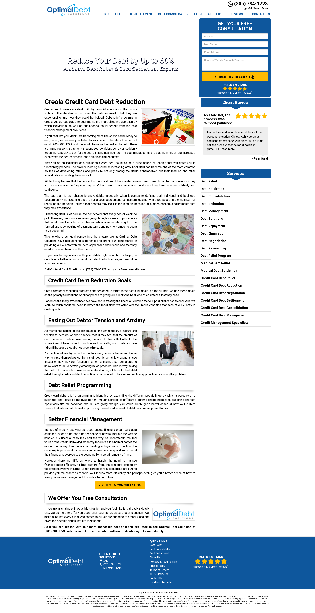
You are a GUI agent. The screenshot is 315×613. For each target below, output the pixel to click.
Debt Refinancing (213, 248)
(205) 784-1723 (250, 3)
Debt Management (214, 211)
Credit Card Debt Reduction (221, 285)
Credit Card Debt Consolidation (224, 308)
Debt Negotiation (214, 241)
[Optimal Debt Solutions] (65, 561)
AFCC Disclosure (159, 574)
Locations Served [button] (160, 582)
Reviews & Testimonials (163, 561)
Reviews (237, 14)
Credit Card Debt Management (224, 315)
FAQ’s (198, 14)
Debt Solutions (212, 218)
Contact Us (261, 14)
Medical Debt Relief (215, 263)
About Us (215, 14)
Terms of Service (159, 570)
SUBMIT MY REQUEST (233, 77)
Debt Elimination (213, 233)
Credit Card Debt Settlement (222, 300)
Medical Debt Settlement (219, 270)
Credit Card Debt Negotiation (223, 293)
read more (228, 149)
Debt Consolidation (173, 14)
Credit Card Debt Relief (218, 278)
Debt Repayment (213, 226)
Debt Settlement (140, 14)
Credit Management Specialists (224, 323)
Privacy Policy (157, 565)
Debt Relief (112, 14)
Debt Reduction (212, 204)
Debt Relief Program (216, 256)
